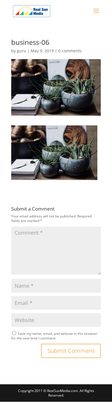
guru (21, 50)
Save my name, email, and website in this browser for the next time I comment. (54, 336)
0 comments (70, 50)
